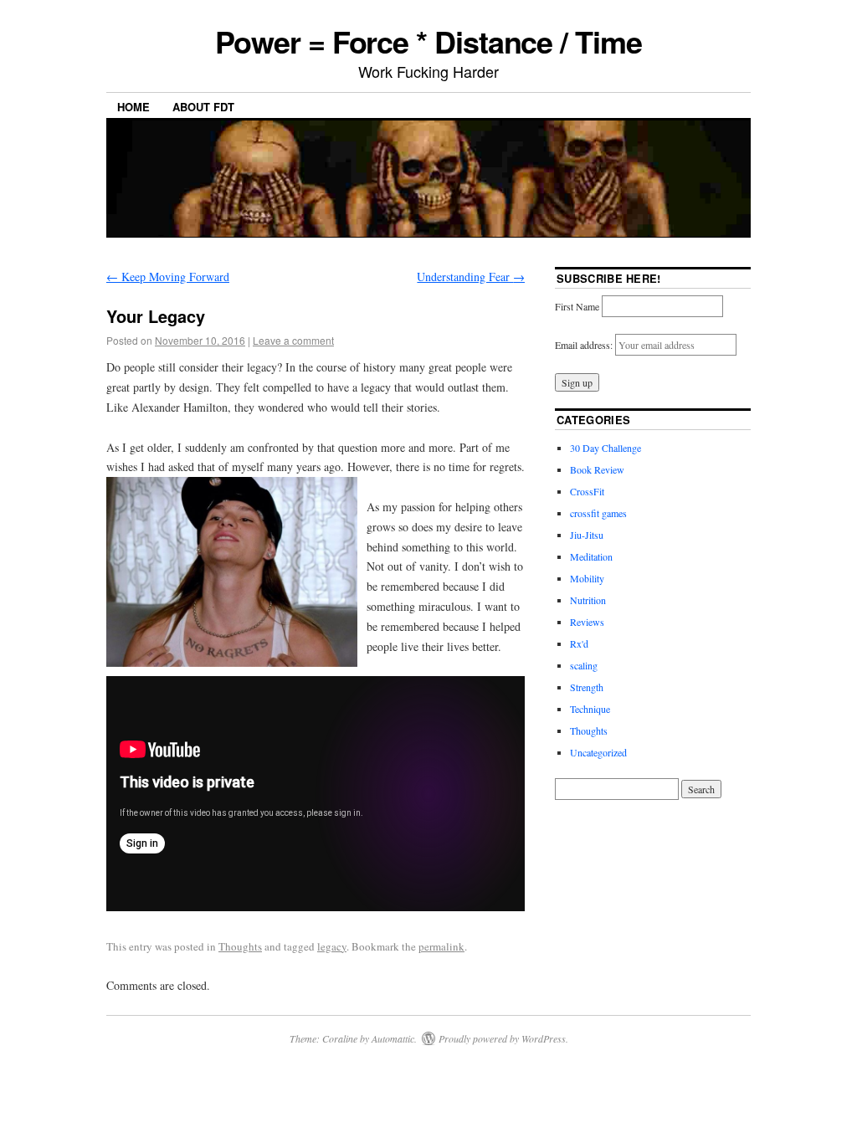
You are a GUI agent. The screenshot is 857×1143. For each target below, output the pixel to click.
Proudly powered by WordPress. (503, 1038)
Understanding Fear (471, 276)
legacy (331, 946)
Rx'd (579, 643)
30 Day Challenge (605, 447)
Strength (586, 687)
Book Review (597, 469)
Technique (590, 708)
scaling (584, 665)
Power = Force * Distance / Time (428, 41)
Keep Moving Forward (167, 276)
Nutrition (588, 600)
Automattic (393, 1038)
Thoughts (240, 946)
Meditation (591, 556)
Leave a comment (293, 340)
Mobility (587, 578)
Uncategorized (598, 752)
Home (133, 107)
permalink (441, 946)
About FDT (203, 107)
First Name (577, 306)
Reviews (587, 621)
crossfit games (598, 513)
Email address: (585, 344)
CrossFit (587, 491)
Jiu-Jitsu (586, 534)
